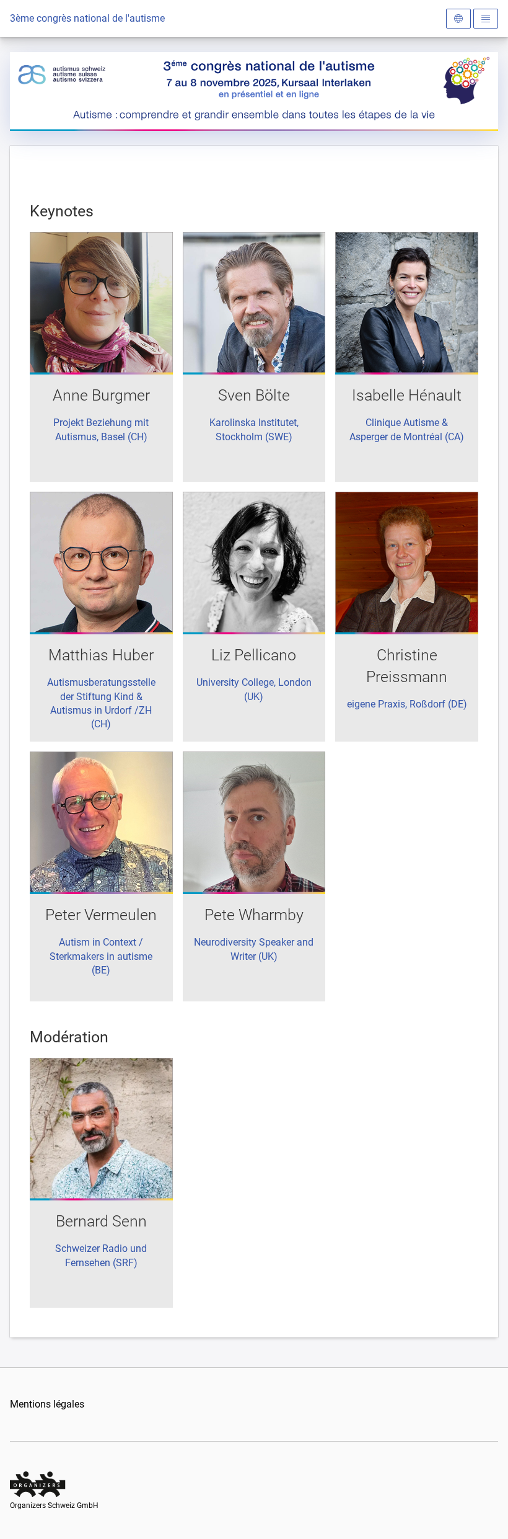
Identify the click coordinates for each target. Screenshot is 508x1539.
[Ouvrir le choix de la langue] (458, 19)
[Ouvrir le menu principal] (485, 19)
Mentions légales (47, 1404)
